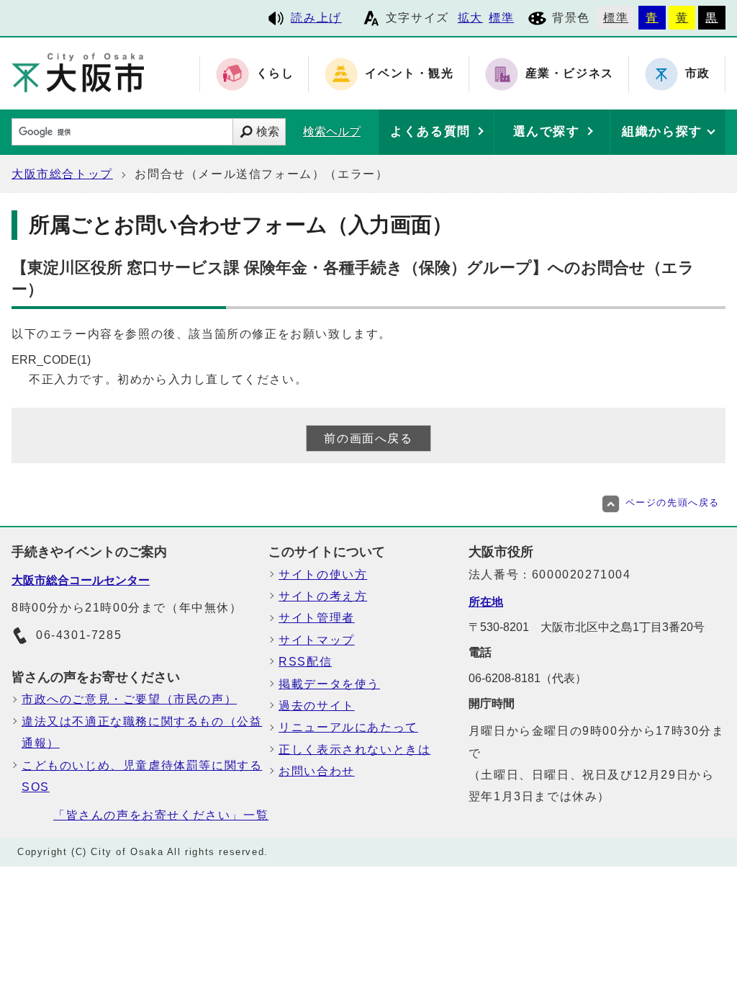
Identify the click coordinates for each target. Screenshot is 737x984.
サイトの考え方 (323, 596)
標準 (501, 18)
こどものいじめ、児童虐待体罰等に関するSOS (142, 776)
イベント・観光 (409, 74)
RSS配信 (305, 662)
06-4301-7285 (79, 635)
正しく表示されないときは (354, 749)
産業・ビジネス (569, 74)
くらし (275, 74)
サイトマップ (317, 640)
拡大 (470, 18)
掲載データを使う (329, 684)
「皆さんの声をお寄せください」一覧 (160, 815)
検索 (267, 131)
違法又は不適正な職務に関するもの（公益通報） (142, 732)
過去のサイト (317, 705)
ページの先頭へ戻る (672, 502)
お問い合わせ (317, 771)
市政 (697, 74)
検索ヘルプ (332, 131)
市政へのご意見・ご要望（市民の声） (129, 699)
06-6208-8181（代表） (528, 678)
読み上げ (316, 18)
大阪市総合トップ (62, 174)
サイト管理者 (317, 618)
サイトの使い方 (323, 574)
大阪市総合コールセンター (81, 580)
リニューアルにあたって (348, 727)
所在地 (486, 602)
